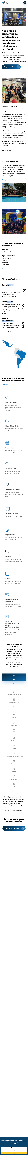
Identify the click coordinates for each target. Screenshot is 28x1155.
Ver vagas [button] (5, 180)
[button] (24, 3)
